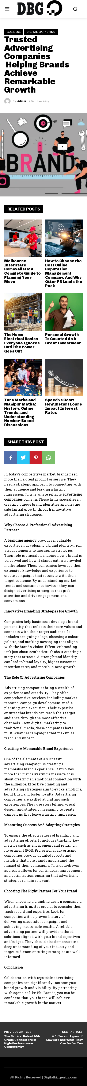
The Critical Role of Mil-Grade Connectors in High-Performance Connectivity (22, 1041)
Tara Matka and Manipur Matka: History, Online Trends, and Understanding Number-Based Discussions (20, 412)
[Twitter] (23, 457)
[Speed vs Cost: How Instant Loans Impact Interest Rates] (64, 377)
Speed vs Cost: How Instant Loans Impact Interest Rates (63, 406)
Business (13, 32)
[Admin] (8, 101)
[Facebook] (10, 457)
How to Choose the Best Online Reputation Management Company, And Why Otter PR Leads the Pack (63, 273)
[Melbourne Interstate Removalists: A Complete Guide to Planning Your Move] (23, 238)
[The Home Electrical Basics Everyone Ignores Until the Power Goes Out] (23, 312)
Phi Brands (46, 992)
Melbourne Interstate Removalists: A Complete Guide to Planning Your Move (22, 271)
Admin (21, 101)
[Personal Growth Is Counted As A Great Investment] (64, 312)
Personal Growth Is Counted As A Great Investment (63, 338)
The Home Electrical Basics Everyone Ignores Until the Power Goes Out (22, 343)
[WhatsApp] (48, 457)
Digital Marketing (41, 32)
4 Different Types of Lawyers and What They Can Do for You (64, 1039)
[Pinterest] (36, 457)
